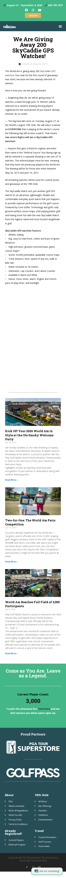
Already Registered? (13, 832)
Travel (39, 831)
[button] (60, 26)
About (9, 795)
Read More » (11, 480)
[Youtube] (39, 10)
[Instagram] (33, 10)
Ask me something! (49, 871)
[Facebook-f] (27, 867)
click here (44, 708)
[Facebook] (26, 10)
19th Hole (42, 795)
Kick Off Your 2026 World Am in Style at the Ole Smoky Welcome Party (29, 435)
